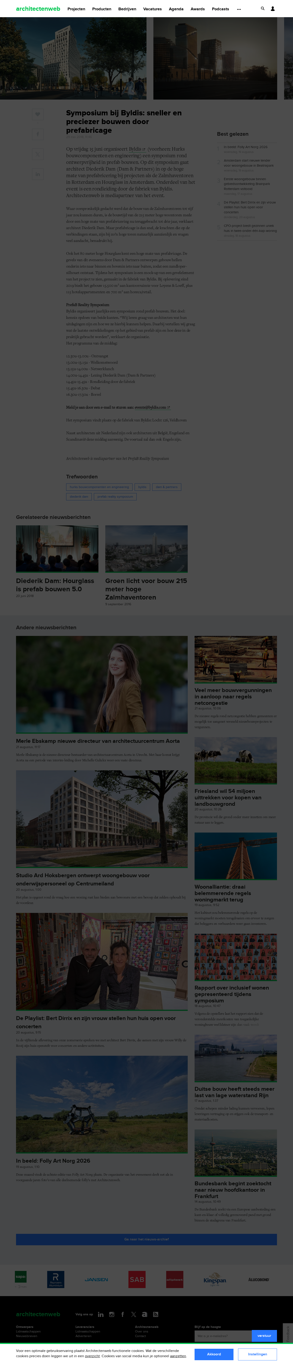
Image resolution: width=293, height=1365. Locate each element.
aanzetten (178, 1356)
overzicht (92, 1356)
